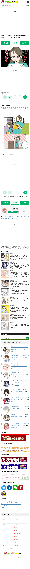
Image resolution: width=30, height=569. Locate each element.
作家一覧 (15, 43)
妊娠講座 (4, 522)
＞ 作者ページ (13, 211)
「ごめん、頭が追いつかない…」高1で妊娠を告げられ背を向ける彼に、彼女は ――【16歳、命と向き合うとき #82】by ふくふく (19, 257)
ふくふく (14, 351)
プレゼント (17, 545)
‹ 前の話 (5, 43)
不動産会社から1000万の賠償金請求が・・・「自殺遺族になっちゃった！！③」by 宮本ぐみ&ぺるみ (18, 292)
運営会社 (3, 507)
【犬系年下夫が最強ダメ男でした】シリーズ (13, 108)
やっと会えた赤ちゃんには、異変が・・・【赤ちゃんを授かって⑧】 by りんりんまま (19, 325)
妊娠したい (17, 522)
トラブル (5, 216)
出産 (10, 216)
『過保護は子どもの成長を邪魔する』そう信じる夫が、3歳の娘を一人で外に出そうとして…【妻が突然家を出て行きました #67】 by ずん (19, 284)
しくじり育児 (5, 542)
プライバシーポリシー (7, 506)
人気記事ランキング (7, 519)
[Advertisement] (15, 21)
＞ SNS (23, 211)
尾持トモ (17, 385)
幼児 (16, 536)
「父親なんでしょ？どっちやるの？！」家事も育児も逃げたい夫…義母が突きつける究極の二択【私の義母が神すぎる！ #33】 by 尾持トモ (19, 266)
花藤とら (14, 427)
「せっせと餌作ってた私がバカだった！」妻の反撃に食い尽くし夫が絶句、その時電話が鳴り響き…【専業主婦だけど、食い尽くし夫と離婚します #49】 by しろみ (19, 275)
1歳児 (4, 530)
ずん (12, 418)
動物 (4, 545)
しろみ (14, 368)
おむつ (4, 533)
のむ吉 (14, 376)
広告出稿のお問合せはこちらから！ (11, 504)
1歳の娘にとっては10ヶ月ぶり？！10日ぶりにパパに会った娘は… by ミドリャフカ (19, 300)
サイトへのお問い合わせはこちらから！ (12, 502)
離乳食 (4, 536)
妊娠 (13, 216)
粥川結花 (6, 92)
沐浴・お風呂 (18, 533)
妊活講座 (17, 519)
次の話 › (24, 43)
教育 (4, 539)
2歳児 (16, 530)
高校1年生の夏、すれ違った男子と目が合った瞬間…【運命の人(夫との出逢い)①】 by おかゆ (19, 317)
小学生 (16, 539)
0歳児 (16, 527)
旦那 (16, 216)
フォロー (5, 196)
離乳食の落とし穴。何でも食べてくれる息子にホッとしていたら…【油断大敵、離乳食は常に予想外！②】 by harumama (19, 309)
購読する (4, 334)
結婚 (19, 216)
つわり (16, 524)
